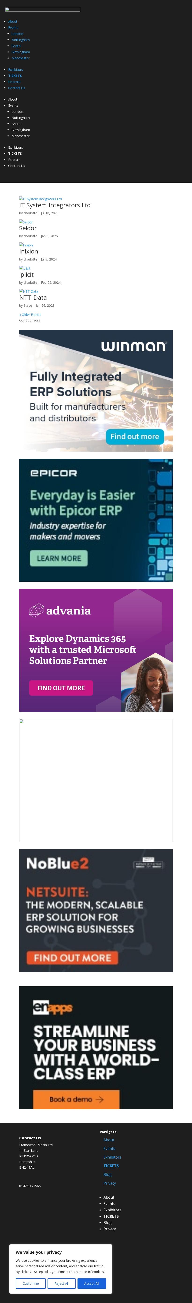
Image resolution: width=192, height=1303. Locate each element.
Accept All (91, 1283)
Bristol (16, 46)
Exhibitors (15, 69)
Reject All (62, 1283)
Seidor (28, 228)
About (12, 21)
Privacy (109, 1183)
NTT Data (33, 297)
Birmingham (20, 52)
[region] (60, 1269)
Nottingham (20, 40)
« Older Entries (30, 314)
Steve (28, 305)
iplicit (26, 274)
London (17, 33)
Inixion (28, 251)
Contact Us (16, 88)
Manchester (20, 58)
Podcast (14, 81)
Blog (107, 1174)
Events (13, 27)
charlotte (30, 213)
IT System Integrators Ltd (55, 205)
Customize (31, 1283)
